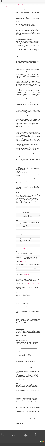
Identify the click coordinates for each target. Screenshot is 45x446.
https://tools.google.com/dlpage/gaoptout (26, 354)
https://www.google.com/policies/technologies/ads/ (26, 355)
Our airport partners (36, 435)
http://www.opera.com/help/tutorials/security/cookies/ (25, 351)
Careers (35, 436)
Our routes (2, 434)
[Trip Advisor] (42, 441)
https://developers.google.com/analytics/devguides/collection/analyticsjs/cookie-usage (26, 248)
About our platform (36, 432)
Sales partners (35, 434)
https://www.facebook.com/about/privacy (27, 298)
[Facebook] (40, 441)
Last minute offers (14, 433)
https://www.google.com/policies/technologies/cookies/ (33, 283)
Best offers (13, 432)
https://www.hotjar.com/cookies (27, 260)
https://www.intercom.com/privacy (26, 274)
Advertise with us (25, 434)
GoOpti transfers (13, 434)
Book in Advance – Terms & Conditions (8, 15)
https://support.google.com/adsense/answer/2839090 (30, 289)
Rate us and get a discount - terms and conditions (8, 13)
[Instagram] (43, 441)
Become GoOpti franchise (25, 435)
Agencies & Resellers (25, 432)
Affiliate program (25, 436)
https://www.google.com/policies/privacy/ (27, 284)
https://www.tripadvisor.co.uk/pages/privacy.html (29, 306)
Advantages (2, 432)
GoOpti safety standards (3, 436)
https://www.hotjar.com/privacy (25, 261)
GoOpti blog (35, 433)
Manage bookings (14, 435)
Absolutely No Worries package (15, 436)
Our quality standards (3, 435)
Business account (25, 433)
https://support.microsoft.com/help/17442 (26, 344)
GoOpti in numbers (3, 433)
